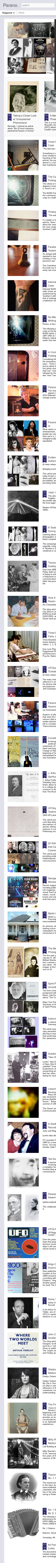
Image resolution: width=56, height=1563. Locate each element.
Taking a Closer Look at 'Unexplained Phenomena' (24, 119)
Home (21, 12)
